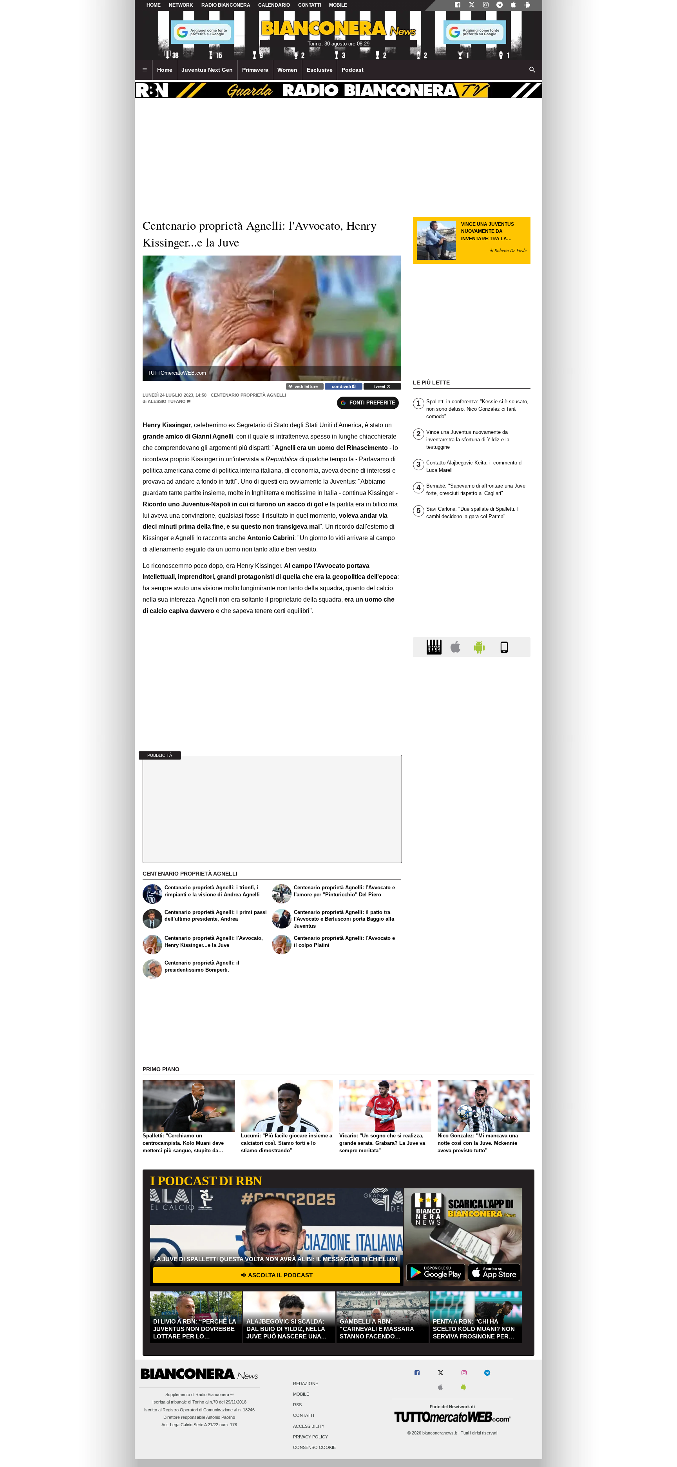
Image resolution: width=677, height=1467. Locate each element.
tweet (380, 386)
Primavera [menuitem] (255, 70)
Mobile (301, 1394)
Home (154, 5)
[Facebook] (458, 5)
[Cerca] (532, 70)
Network (181, 5)
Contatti (303, 1415)
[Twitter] (471, 5)
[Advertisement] (471, 967)
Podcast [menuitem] (353, 70)
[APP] (435, 646)
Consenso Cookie (314, 1447)
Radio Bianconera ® (214, 1394)
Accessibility (308, 1426)
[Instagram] (486, 5)
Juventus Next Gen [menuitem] (207, 70)
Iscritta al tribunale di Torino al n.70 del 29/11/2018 (199, 1402)
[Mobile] (504, 646)
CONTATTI (309, 5)
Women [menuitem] (287, 70)
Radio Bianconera (225, 5)
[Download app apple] (513, 5)
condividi (342, 386)
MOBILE (338, 5)
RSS (297, 1405)
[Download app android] (527, 5)
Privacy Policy (310, 1436)
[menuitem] (144, 70)
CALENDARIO (274, 5)
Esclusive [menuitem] (320, 70)
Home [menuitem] (164, 70)
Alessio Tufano (167, 401)
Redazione (305, 1383)
